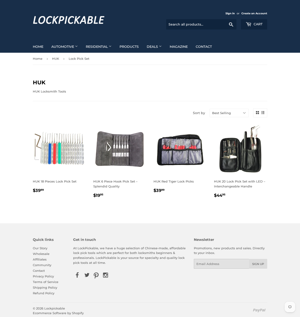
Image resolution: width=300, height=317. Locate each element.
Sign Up (258, 264)
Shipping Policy (45, 287)
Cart (257, 24)
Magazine (179, 47)
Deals (153, 47)
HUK (55, 58)
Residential (97, 47)
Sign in (230, 13)
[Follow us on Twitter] (86, 275)
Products (129, 47)
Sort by (199, 113)
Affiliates (40, 259)
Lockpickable (54, 308)
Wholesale (41, 254)
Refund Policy (43, 293)
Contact (204, 47)
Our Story (40, 248)
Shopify (78, 313)
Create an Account (254, 13)
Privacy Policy (43, 276)
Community (42, 265)
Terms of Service (45, 282)
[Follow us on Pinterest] (96, 275)
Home (38, 47)
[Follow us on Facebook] (77, 275)
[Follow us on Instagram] (105, 275)
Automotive (63, 47)
